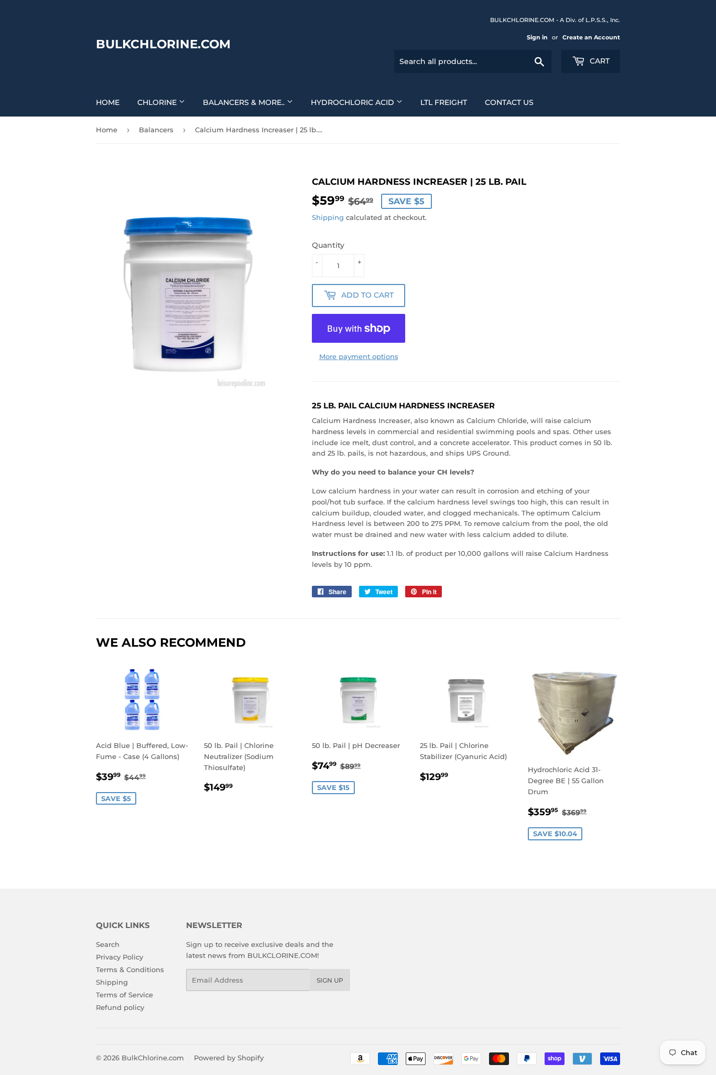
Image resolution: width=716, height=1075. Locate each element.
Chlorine (158, 102)
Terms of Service (124, 994)
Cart (599, 61)
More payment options (358, 356)
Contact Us (509, 102)
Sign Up (330, 980)
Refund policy (120, 1007)
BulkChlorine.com (163, 44)
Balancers (156, 129)
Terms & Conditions (130, 969)
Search (108, 944)
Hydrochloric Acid (353, 102)
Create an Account (591, 37)
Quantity (328, 245)
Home (108, 102)
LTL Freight (443, 102)
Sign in (537, 37)
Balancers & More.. (245, 102)
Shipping (328, 217)
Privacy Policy (119, 957)
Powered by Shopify (229, 1057)
